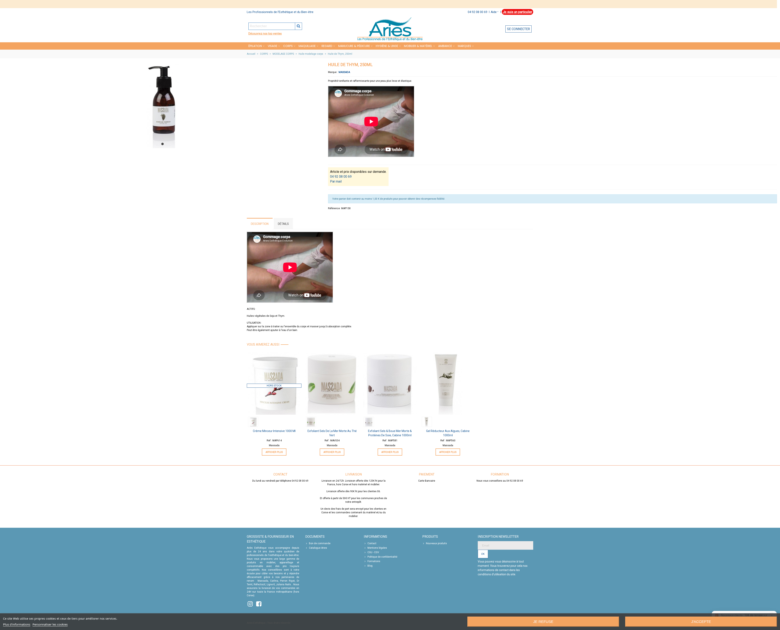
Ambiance (445, 46)
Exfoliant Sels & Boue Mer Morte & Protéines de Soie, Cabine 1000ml (390, 433)
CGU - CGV (373, 552)
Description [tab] (260, 223)
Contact (371, 543)
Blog (370, 565)
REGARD (327, 46)
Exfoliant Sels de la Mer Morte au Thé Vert (332, 433)
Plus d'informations (16, 624)
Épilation (255, 46)
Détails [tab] (283, 223)
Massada (344, 72)
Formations (373, 561)
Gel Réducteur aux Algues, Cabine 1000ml (448, 433)
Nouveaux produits (436, 543)
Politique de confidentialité (382, 556)
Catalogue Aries (318, 547)
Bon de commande (319, 543)
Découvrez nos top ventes (265, 33)
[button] (162, 144)
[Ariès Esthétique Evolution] (390, 29)
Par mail (336, 181)
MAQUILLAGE (307, 46)
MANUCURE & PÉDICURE (354, 46)
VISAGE (272, 46)
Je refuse (543, 622)
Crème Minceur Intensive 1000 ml (274, 431)
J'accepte (701, 622)
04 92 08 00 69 (477, 12)
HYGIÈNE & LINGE (387, 46)
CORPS (288, 46)
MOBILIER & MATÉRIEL (418, 46)
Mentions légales (377, 547)
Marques (464, 46)
